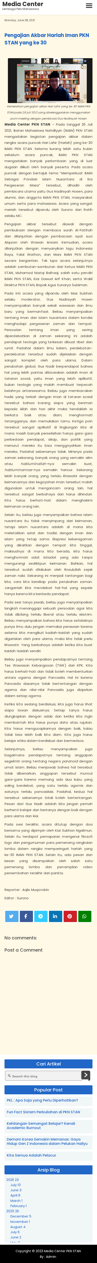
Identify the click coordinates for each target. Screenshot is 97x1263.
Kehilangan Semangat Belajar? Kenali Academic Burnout (41, 1125)
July (15, 1184)
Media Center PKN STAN (62, 1251)
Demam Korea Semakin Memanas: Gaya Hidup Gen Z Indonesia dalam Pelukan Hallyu (47, 1141)
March (16, 1200)
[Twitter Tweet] (12, 916)
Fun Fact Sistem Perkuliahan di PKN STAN (43, 1112)
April (15, 1195)
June (15, 1190)
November (20, 1221)
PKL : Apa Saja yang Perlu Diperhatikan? (42, 1100)
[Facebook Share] (26, 916)
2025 (12, 1211)
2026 (12, 1179)
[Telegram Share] (41, 916)
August (17, 1226)
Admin (50, 1256)
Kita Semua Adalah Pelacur (31, 1155)
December (20, 1216)
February (18, 1205)
